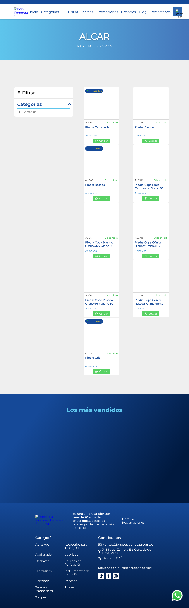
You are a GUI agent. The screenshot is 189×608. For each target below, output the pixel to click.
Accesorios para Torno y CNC (76, 546)
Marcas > (95, 46)
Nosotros (128, 12)
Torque (40, 597)
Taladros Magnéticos (44, 589)
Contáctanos (160, 12)
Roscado (71, 581)
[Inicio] (21, 11)
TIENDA (71, 12)
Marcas (87, 12)
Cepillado (71, 554)
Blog (143, 12)
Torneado (71, 587)
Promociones (107, 12)
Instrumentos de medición (77, 572)
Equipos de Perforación (73, 562)
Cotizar (103, 140)
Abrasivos (29, 112)
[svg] (177, 596)
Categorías (50, 12)
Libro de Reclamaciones (133, 520)
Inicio (33, 12)
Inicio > (82, 46)
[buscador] (177, 11)
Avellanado (43, 554)
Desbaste (42, 561)
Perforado (42, 581)
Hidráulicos (43, 571)
